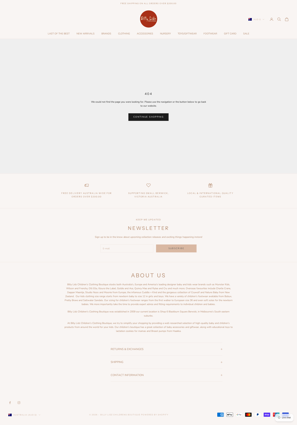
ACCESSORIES (145, 33)
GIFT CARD (230, 33)
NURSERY (165, 33)
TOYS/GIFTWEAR (187, 33)
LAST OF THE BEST (59, 33)
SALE (246, 33)
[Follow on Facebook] (10, 402)
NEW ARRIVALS (85, 33)
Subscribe (176, 248)
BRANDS (106, 33)
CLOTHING (124, 33)
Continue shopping (148, 116)
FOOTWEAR (210, 33)
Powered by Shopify (154, 414)
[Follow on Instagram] (19, 402)
